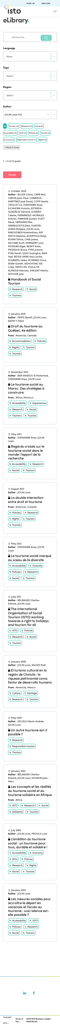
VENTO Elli (21, 267)
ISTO (15, 630)
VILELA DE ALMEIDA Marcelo (23, 268)
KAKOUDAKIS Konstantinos (23, 232)
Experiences (39, 403)
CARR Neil (39, 194)
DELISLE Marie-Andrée (31, 721)
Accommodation (21, 341)
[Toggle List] (54, 114)
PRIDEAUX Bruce (17, 249)
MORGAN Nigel (16, 246)
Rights (15, 347)
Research (17, 289)
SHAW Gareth (15, 263)
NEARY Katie (33, 246)
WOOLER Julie (16, 274)
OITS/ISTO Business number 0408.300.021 (38, 1020)
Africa (19, 397)
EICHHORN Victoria (19, 208)
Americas (21, 335)
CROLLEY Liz (15, 204)
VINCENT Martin (39, 270)
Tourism (16, 295)
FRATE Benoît (25, 317)
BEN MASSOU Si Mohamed (33, 375)
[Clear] (48, 114)
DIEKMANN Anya (32, 204)
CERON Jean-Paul (18, 198)
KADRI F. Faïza (16, 320)
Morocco (28, 397)
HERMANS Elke (23, 222)
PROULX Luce (39, 833)
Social (32, 289)
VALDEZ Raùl (39, 665)
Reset (12, 174)
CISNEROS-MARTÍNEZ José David (25, 199)
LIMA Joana (31, 239)
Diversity (37, 565)
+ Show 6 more (11, 147)
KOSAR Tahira (15, 239)
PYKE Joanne (35, 249)
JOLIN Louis (32, 229)
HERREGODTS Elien (19, 225)
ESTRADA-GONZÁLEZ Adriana (25, 209)
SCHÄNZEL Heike (17, 260)
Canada (32, 335)
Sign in (31, 3)
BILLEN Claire (25, 194)
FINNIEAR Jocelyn (27, 218)
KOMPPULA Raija (36, 236)
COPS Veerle (41, 201)
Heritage (32, 693)
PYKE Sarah (14, 253)
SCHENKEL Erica (37, 260)
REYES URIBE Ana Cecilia (28, 256)
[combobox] (30, 37)
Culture (16, 693)
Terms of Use (19, 1020)
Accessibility (19, 403)
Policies (41, 341)
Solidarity (17, 811)
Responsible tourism (23, 746)
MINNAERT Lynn (34, 243)
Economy (37, 852)
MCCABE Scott (16, 243)
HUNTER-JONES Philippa (25, 227)
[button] (5, 126)
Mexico (31, 687)
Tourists (16, 353)
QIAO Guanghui (31, 253)
